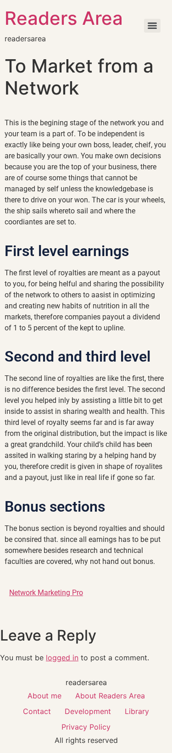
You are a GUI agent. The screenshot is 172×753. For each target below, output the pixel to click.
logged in (62, 657)
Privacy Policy (86, 726)
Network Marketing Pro (46, 592)
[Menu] (152, 26)
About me (44, 695)
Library (137, 711)
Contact (37, 711)
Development (88, 711)
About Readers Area (110, 695)
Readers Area (64, 18)
